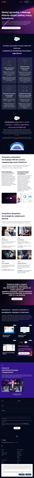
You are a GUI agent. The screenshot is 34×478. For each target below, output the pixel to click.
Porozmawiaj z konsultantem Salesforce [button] (10, 27)
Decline (28, 474)
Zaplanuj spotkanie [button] (16, 298)
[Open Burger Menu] (32, 2)
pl (22, 1)
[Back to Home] (4, 2)
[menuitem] (9, 450)
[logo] (4, 440)
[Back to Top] (17, 436)
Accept (22, 474)
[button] (29, 207)
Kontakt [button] (26, 1)
